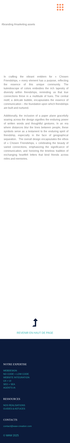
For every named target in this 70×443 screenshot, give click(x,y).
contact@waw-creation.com (17, 426)
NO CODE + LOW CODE (16, 374)
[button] (60, 8)
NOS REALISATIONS (14, 405)
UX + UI (7, 381)
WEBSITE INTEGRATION (16, 377)
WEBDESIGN (10, 370)
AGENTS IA (9, 387)
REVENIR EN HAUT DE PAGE (35, 332)
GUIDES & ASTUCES (14, 408)
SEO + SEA (9, 384)
